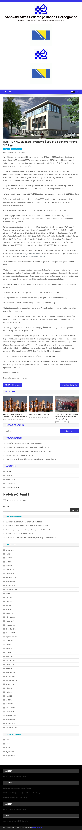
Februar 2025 (10, 617)
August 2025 (10, 593)
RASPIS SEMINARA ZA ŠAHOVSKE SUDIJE (20, 455)
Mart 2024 (9, 656)
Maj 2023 (9, 696)
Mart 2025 (9, 613)
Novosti (8, 479)
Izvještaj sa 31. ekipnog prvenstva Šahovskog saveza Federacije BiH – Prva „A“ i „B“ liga (66, 416)
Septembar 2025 (11, 589)
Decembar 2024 (11, 625)
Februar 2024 (10, 660)
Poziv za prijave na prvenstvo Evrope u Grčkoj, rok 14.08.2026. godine (29, 451)
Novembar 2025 (11, 582)
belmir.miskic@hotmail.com (34, 256)
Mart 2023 (9, 704)
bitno (7, 471)
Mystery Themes (37, 828)
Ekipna (6, 149)
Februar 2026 (10, 570)
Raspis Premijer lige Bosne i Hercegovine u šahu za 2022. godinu (70, 385)
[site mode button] (73, 92)
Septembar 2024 (11, 637)
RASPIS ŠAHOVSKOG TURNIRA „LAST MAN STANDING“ (24, 443)
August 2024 (10, 641)
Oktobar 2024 (10, 633)
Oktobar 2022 (10, 723)
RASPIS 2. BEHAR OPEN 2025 (39, 414)
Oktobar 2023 (10, 676)
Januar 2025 (10, 621)
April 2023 (9, 700)
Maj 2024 (9, 649)
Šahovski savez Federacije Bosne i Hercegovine (41, 17)
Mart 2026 (9, 566)
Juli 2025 (9, 597)
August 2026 (10, 550)
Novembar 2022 (11, 720)
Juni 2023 (9, 692)
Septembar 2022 (11, 727)
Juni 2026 (9, 554)
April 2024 (9, 652)
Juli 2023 (9, 688)
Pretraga (6, 506)
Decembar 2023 (11, 668)
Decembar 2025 (11, 577)
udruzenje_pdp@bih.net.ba (30, 253)
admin (22, 152)
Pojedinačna (10, 483)
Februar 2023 (10, 708)
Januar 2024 (10, 664)
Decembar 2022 (11, 716)
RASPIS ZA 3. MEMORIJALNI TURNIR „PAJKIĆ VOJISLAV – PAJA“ (15, 415)
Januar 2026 (10, 574)
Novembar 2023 (11, 672)
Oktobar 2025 (10, 585)
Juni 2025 (9, 601)
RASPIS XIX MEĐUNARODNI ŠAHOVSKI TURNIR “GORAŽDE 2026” (27, 447)
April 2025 (9, 609)
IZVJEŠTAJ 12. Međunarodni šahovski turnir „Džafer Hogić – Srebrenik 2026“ (31, 459)
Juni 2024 (9, 645)
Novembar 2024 (11, 629)
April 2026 (9, 562)
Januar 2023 (10, 712)
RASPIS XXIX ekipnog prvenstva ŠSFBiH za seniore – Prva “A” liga (14, 385)
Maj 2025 (9, 605)
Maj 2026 (9, 558)
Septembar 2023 (11, 680)
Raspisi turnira (16, 149)
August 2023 (10, 684)
